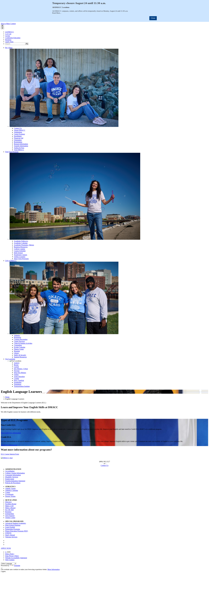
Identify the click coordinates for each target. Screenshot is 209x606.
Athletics (17, 335)
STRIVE (8, 533)
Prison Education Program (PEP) (16, 531)
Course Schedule (20, 251)
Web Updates (9, 560)
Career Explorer (19, 134)
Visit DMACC (19, 150)
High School (18, 253)
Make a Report (10, 508)
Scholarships (9, 514)
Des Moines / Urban (21, 369)
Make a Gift (9, 506)
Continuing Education (12, 38)
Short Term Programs (21, 259)
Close (153, 18)
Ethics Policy (9, 554)
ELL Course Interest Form (10, 454)
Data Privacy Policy (12, 556)
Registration (18, 142)
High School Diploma (12, 525)
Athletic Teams (10, 488)
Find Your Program (11, 152)
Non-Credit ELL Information (11, 433)
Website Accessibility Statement (16, 558)
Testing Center (10, 518)
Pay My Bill (9, 510)
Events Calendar (19, 347)
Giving (7, 36)
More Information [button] (53, 569)
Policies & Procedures (12, 483)
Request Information (21, 144)
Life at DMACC (11, 261)
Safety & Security (20, 355)
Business (8, 40)
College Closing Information (15, 473)
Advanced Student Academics (15, 523)
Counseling (18, 345)
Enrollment (18, 136)
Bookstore (17, 337)
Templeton (17, 384)
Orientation (18, 140)
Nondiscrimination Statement (15, 481)
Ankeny (16, 363)
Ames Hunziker (19, 376)
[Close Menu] (2, 28)
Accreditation (9, 471)
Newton (16, 371)
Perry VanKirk (19, 380)
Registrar (8, 512)
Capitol (16, 378)
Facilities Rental (10, 504)
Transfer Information (21, 146)
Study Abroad (10, 535)
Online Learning (19, 257)
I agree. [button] (3, 571)
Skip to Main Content (8, 24)
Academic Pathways (21, 241)
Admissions (18, 132)
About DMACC (19, 130)
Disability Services (11, 477)
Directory (8, 502)
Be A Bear (8, 48)
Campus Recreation (20, 339)
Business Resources (21, 247)
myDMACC (9, 32)
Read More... (56, 13)
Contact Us (18, 128)
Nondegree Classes (20, 255)
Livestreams (9, 494)
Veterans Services (11, 537)
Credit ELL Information (9, 445)
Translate (17, 565)
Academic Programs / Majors (24, 245)
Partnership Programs (12, 529)
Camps (7, 492)
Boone (16, 365)
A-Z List (8, 34)
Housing (17, 351)
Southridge (17, 382)
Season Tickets (10, 496)
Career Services (19, 341)
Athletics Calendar (11, 490)
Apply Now (9, 42)
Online (16, 375)
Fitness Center (19, 349)
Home (7, 397)
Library (16, 353)
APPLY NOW (6, 548)
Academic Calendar (21, 243)
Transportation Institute (22, 386)
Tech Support (9, 516)
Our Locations (10, 359)
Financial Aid (18, 138)
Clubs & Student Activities (23, 343)
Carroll (16, 367)
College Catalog (19, 249)
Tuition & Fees (19, 148)
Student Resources (20, 357)
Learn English (10, 527)
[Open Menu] (2, 26)
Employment (9, 479)
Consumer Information (13, 475)
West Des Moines (20, 373)
